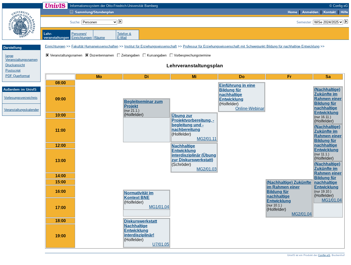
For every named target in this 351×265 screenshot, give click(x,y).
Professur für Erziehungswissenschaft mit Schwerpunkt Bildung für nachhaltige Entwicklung (251, 46)
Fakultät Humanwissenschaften (94, 46)
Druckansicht (15, 65)
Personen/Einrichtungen (81, 36)
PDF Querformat (17, 76)
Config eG (324, 255)
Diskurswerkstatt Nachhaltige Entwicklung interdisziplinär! (140, 228)
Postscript (13, 70)
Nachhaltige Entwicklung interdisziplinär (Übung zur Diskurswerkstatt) (194, 153)
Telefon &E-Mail (124, 36)
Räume (99, 38)
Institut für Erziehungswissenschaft (150, 46)
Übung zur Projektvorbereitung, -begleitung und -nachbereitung (193, 122)
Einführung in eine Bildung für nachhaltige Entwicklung (237, 92)
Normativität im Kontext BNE (138, 195)
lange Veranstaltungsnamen (21, 58)
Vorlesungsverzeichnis (21, 98)
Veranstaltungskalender (21, 110)
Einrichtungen (55, 46)
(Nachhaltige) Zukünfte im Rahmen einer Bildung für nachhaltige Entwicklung (327, 101)
